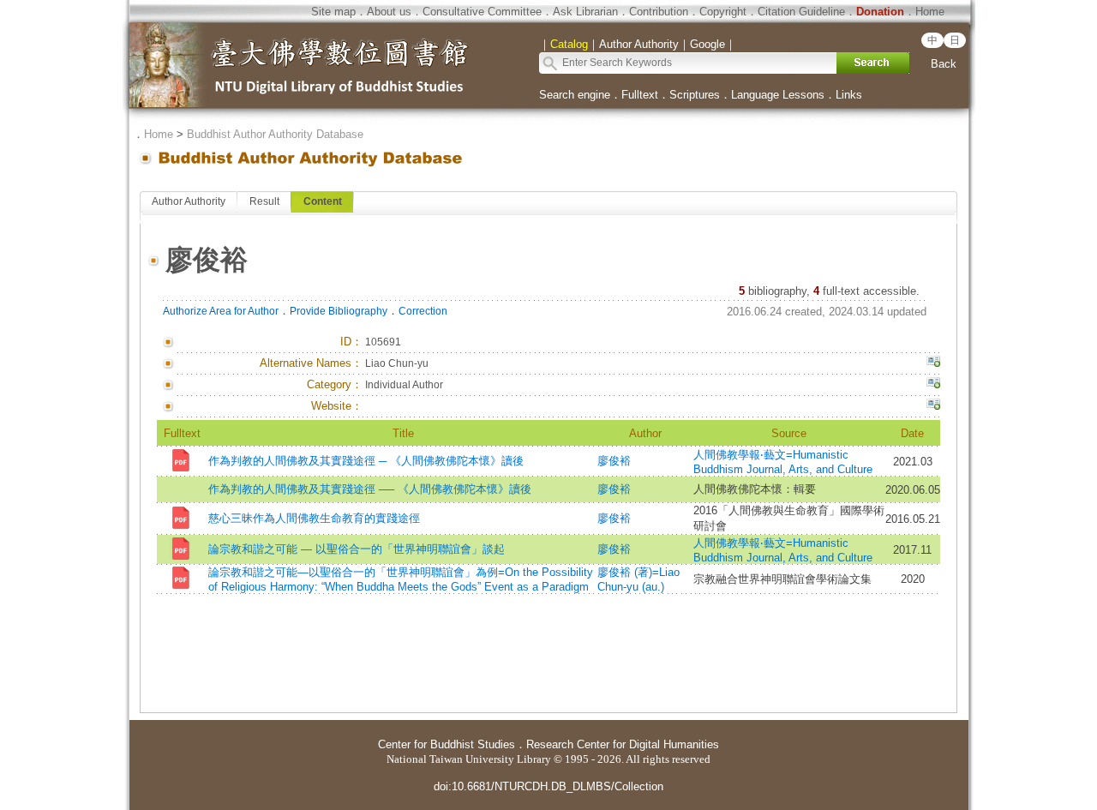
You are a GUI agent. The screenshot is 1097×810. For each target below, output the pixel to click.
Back (943, 63)
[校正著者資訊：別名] (933, 363)
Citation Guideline (801, 11)
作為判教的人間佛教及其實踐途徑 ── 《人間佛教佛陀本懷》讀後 (369, 489)
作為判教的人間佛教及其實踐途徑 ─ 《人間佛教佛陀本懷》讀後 (366, 460)
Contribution (658, 11)
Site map (333, 11)
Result (264, 201)
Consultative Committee (482, 11)
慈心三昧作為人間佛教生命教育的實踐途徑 (314, 518)
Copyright (722, 11)
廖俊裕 (614, 460)
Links (849, 94)
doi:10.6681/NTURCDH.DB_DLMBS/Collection (548, 786)
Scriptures (694, 94)
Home (929, 11)
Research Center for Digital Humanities (622, 744)
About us (389, 11)
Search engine (574, 94)
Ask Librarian (585, 11)
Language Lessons (777, 94)
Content (322, 201)
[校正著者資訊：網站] (933, 406)
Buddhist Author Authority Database (275, 134)
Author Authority (188, 201)
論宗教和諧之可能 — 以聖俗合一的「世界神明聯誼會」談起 (356, 549)
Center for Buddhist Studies (446, 744)
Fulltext (639, 94)
